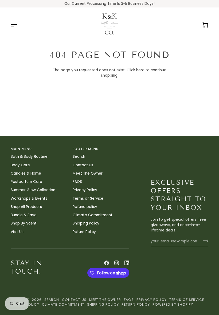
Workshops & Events (29, 198)
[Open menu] (19, 24)
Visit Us (17, 231)
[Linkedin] (126, 263)
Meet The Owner (88, 173)
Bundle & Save (24, 215)
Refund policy (85, 206)
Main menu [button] (21, 149)
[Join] (204, 240)
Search (79, 156)
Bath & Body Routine (29, 156)
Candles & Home (26, 173)
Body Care (20, 165)
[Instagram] (116, 263)
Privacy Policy (85, 189)
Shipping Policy (86, 223)
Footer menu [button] (86, 149)
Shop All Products (26, 206)
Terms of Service (88, 198)
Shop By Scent (24, 223)
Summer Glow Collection (33, 189)
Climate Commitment (92, 215)
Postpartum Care (26, 181)
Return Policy (84, 231)
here (140, 70)
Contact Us (83, 165)
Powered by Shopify (172, 304)
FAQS (77, 181)
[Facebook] (106, 263)
